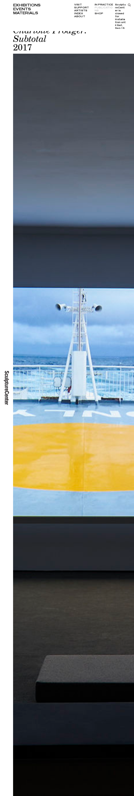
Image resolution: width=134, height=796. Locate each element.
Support (81, 8)
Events (22, 9)
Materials (25, 13)
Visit (78, 5)
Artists (80, 10)
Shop (99, 13)
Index (78, 13)
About (79, 16)
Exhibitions (27, 5)
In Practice (104, 5)
